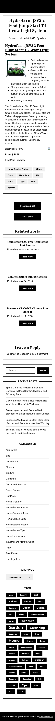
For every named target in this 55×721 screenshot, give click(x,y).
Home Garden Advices (17, 507)
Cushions (12, 608)
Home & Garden (14, 501)
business (13, 601)
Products (20, 160)
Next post (27, 216)
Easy (10, 614)
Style (39, 679)
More (38, 653)
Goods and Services (16, 484)
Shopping (27, 679)
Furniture (27, 620)
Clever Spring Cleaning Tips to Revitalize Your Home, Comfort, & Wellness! (26, 402)
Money (25, 653)
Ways (36, 685)
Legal (8, 547)
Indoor (11, 647)
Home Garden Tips (15, 530)
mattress (12, 654)
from (11, 621)
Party (31, 666)
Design (41, 607)
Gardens (13, 633)
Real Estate (11, 553)
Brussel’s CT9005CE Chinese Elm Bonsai (27, 310)
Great (26, 634)
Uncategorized (13, 559)
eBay (21, 614)
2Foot (39, 169)
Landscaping (26, 647)
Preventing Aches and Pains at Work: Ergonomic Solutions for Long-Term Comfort (27, 412)
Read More (27, 256)
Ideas (42, 641)
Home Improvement (15, 536)
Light (22, 181)
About (11, 595)
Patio (42, 666)
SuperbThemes (46, 716)
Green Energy (13, 490)
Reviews (12, 679)
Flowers (10, 467)
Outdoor (39, 659)
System (11, 187)
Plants (23, 673)
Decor (26, 607)
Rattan (35, 673)
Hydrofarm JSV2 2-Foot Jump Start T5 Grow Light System (27, 49)
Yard (21, 692)
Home (14, 640)
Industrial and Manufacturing (20, 541)
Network (12, 660)
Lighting (41, 647)
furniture (10, 472)
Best (36, 595)
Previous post (27, 205)
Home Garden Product (18, 169)
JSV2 (38, 175)
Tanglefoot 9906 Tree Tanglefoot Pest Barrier (27, 243)
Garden (16, 627)
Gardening (11, 478)
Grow (10, 175)
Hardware (11, 495)
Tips (24, 685)
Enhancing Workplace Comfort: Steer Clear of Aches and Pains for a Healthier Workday (27, 421)
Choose (27, 601)
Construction (12, 461)
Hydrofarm (24, 175)
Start (33, 181)
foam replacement (37, 614)
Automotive (11, 449)
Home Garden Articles (17, 513)
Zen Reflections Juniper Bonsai (27, 276)
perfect (12, 672)
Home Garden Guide (16, 518)
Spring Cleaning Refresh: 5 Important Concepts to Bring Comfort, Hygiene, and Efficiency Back (26, 391)
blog (8, 455)
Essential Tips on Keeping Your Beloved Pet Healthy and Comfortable (26, 431)
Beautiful (23, 595)
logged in (24, 353)
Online (25, 660)
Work (11, 692)
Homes (30, 641)
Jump (10, 181)
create (40, 601)
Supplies (12, 685)
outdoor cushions (15, 666)
